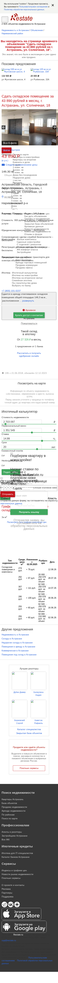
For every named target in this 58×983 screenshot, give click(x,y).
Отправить (7, 494)
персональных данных (11, 503)
